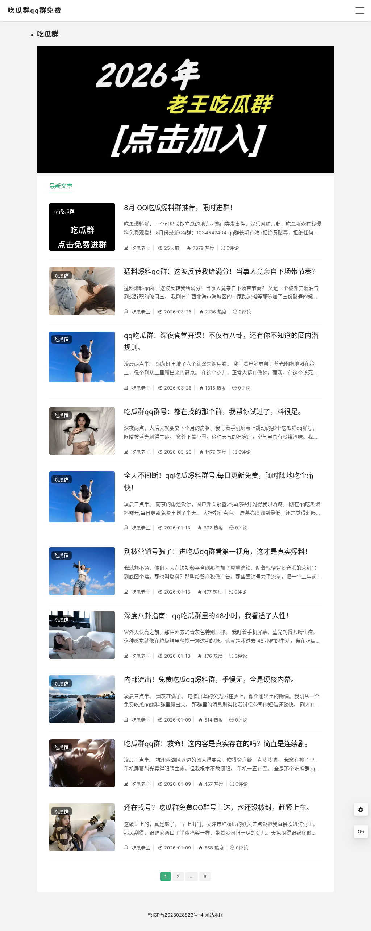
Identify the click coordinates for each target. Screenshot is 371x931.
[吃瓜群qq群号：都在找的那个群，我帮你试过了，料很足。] (81, 431)
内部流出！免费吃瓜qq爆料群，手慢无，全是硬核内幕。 (211, 680)
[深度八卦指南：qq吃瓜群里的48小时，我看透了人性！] (81, 635)
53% (361, 832)
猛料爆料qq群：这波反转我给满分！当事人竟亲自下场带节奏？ (221, 271)
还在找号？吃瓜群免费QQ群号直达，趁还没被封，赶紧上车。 (218, 807)
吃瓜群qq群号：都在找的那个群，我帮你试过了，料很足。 (214, 412)
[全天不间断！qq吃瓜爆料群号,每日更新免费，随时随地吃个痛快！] (81, 501)
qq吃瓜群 (64, 211)
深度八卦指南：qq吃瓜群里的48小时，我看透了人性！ (208, 616)
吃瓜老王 (140, 248)
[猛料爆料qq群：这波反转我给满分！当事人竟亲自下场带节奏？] (81, 291)
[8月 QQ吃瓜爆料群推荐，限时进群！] (81, 227)
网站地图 (214, 915)
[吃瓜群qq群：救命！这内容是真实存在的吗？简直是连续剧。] (81, 763)
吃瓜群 (61, 275)
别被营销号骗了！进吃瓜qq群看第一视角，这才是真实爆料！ (218, 552)
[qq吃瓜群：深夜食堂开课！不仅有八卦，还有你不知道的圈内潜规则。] (81, 361)
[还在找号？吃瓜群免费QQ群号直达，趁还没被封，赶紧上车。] (81, 827)
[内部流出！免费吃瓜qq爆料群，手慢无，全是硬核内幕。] (81, 699)
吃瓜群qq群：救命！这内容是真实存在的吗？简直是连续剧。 (218, 744)
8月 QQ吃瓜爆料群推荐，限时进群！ (180, 208)
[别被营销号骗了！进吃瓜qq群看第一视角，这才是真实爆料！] (81, 571)
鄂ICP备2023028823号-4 (175, 915)
